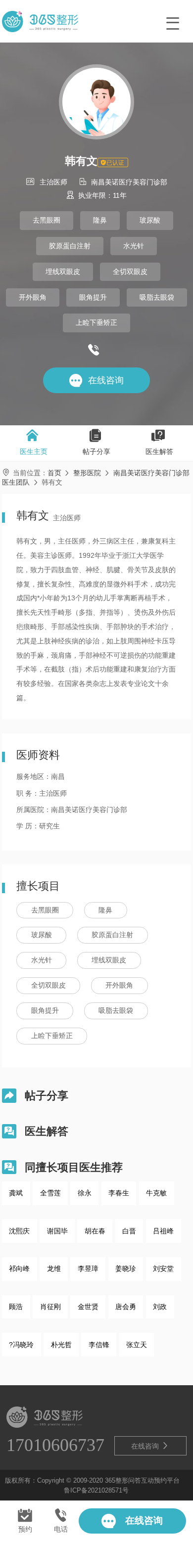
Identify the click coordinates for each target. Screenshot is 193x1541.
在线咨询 (150, 1446)
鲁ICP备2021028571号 (96, 1490)
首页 (54, 473)
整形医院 (87, 473)
